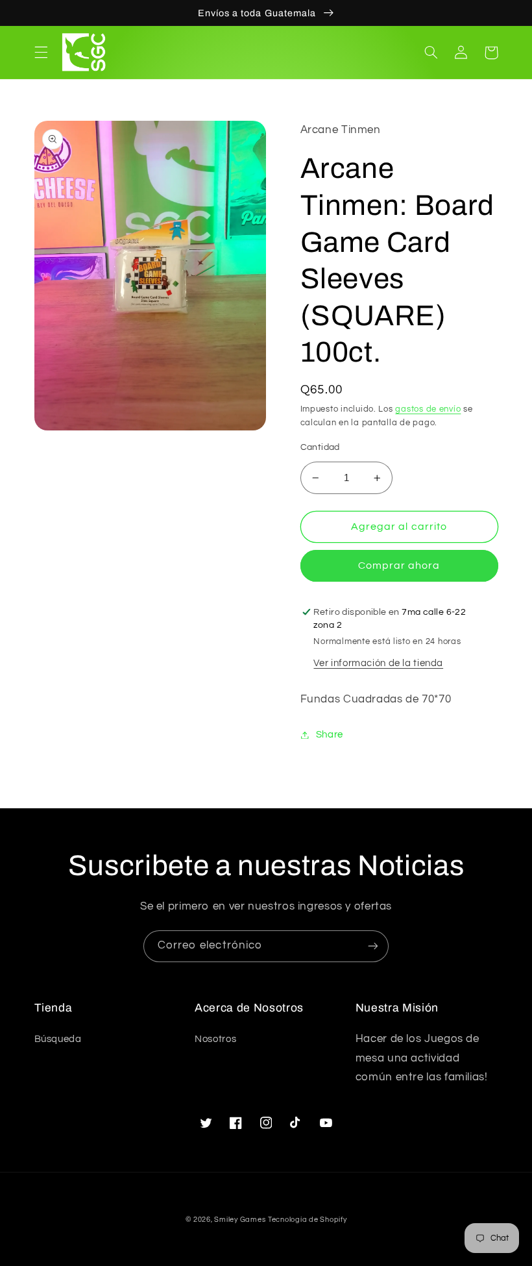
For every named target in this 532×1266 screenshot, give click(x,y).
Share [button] (329, 734)
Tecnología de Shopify (307, 1219)
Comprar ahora (399, 565)
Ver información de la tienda (378, 663)
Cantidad (320, 447)
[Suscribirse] (373, 946)
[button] (41, 53)
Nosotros (215, 1039)
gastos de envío (428, 409)
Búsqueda (58, 1039)
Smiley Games (239, 1219)
